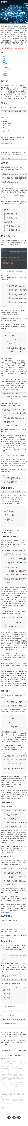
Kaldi (3, 1066)
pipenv (18, 1093)
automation (9, 1075)
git (6, 1063)
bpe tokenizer (19, 1102)
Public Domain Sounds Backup (9, 949)
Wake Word (19, 7)
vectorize (6, 71)
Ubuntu (17, 1070)
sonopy (12, 906)
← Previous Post (7, 1050)
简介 (4, 56)
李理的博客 (4, 2)
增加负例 (5, 76)
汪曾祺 (18, 1063)
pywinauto (4, 1077)
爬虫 (18, 1079)
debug (13, 1095)
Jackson (17, 1084)
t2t (22, 1077)
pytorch (23, 1098)
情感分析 (16, 1066)
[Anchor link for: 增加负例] (11, 941)
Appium (18, 1077)
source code (19, 1095)
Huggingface (11, 1070)
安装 (4, 58)
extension (7, 1100)
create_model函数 (9, 66)
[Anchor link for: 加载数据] (9, 691)
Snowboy (22, 89)
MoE (8, 1102)
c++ (3, 1100)
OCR (14, 1063)
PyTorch (19, 1061)
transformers (4, 1093)
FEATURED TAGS (5, 1058)
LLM (3, 1089)
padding (3, 1095)
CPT (7, 1089)
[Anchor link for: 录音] (6, 163)
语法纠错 (13, 1068)
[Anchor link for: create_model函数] (17, 536)
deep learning (4, 1098)
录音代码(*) (6, 62)
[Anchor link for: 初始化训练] (13, 488)
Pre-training (21, 1086)
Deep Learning (14, 1100)
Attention (4, 1102)
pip (14, 1093)
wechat (3, 1075)
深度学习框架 (4, 1073)
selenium (15, 1075)
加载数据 (6, 68)
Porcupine (4, 91)
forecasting (17, 1089)
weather (11, 1089)
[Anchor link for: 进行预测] (11, 916)
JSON (12, 1084)
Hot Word (11, 7)
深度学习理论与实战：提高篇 (15, 44)
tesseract (4, 1082)
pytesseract (10, 1082)
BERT (3, 1063)
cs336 (12, 1102)
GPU (14, 1077)
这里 (23, 98)
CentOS (9, 1077)
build (25, 1095)
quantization (19, 1091)
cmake (10, 1093)
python (15, 1082)
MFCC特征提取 (5, 546)
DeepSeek (21, 1100)
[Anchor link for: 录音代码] (14, 236)
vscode (8, 1095)
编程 (10, 1063)
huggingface (23, 1084)
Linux (7, 1066)
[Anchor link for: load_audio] (11, 802)
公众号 (14, 1079)
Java (24, 1061)
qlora (14, 1091)
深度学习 (9, 1061)
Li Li (2, 1110)
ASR (15, 1098)
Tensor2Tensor (12, 1073)
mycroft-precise (10, 85)
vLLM (15, 1086)
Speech (4, 7)
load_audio (7, 69)
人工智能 (3, 1061)
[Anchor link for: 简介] (6, 81)
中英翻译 (9, 1079)
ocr (21, 1079)
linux (19, 1098)
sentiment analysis (5, 1068)
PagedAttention (9, 1086)
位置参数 (3, 1084)
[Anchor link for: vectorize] (10, 856)
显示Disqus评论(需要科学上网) (14, 1055)
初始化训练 (5, 64)
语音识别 (23, 1063)
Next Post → (22, 1050)
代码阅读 (3, 1079)
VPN (8, 1084)
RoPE (3, 1086)
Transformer (19, 1068)
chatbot (14, 1061)
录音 (4, 60)
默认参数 (21, 1082)
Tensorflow (4, 1070)
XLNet (11, 1066)
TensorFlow (23, 1070)
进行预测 (5, 74)
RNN (3, 9)
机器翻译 (19, 1073)
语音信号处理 (20, 455)
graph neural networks (6, 1091)
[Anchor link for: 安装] (6, 103)
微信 (23, 1073)
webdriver (21, 1075)
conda (23, 1093)
